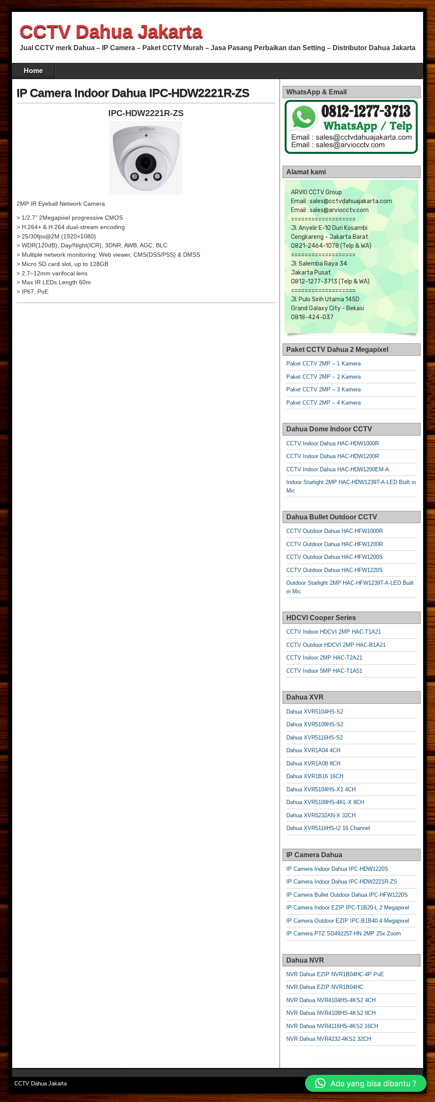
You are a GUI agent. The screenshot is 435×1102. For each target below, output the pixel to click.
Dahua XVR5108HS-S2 (314, 724)
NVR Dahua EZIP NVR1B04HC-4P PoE (335, 974)
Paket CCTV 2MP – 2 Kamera (323, 377)
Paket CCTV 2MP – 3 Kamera (323, 389)
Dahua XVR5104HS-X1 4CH (321, 789)
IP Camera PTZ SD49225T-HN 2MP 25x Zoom (343, 933)
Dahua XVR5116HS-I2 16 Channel (328, 828)
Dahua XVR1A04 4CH (313, 750)
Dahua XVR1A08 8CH (313, 763)
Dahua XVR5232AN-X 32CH (321, 815)
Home (33, 70)
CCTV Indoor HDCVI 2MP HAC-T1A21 (333, 632)
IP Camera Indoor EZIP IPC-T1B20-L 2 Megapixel (347, 907)
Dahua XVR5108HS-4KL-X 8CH (325, 802)
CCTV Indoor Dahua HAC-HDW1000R (332, 443)
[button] (366, 1083)
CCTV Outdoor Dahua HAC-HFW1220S (334, 570)
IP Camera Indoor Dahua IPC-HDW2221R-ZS (133, 92)
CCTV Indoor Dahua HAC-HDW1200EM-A (337, 469)
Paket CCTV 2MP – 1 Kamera (323, 363)
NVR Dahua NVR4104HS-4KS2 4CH (331, 1000)
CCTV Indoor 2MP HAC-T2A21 (324, 657)
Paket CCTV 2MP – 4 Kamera (323, 402)
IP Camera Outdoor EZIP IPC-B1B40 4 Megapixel (347, 921)
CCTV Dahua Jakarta (111, 31)
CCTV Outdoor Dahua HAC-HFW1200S (334, 557)
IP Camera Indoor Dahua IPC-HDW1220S (337, 869)
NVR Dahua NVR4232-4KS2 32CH (328, 1039)
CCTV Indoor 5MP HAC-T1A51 (324, 671)
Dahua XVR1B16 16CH (314, 776)
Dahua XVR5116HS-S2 (314, 737)
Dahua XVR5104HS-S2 (314, 711)
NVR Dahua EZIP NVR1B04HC (324, 987)
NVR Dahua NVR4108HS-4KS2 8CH (331, 1013)
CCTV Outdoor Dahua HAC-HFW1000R (334, 531)
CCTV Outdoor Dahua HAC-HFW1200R (334, 544)
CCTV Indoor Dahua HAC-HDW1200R (332, 456)
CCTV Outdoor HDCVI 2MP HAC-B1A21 (336, 645)
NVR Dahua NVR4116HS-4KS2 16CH (332, 1026)
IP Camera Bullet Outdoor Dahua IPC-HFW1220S (347, 895)
